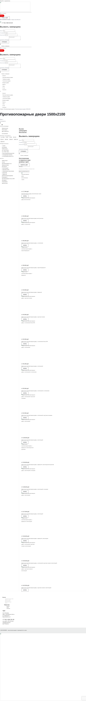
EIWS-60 (2, 141)
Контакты (4, 89)
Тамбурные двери (6, 79)
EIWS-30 (16, 139)
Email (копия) (3, 35)
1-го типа (2, 137)
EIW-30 (6, 139)
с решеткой (4, 172)
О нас (4, 87)
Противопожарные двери (8, 77)
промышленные (5, 165)
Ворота (4, 84)
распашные (4, 166)
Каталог (4, 75)
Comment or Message (4, 39)
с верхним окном (5, 169)
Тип (3, 158)
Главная (1, 109)
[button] (43, 91)
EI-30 (7, 137)
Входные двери (6, 82)
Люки (4, 86)
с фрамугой (4, 174)
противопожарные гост (7, 163)
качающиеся (4, 177)
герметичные (5, 160)
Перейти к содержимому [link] (5, 0)
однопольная (5, 183)
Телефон (2, 32)
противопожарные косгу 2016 (8, 178)
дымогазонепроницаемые (7, 175)
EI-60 (11, 137)
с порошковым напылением (8, 171)
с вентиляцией (5, 168)
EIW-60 (11, 139)
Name (1, 30)
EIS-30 (14, 137)
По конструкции (5, 126)
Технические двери (6, 80)
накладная (4, 180)
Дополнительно (5, 143)
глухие (3, 162)
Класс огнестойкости (6, 135)
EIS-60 (2, 139)
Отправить (4, 41)
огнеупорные (4, 181)
